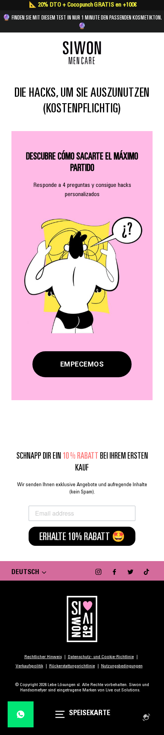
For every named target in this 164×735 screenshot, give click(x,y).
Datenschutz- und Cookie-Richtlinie (101, 657)
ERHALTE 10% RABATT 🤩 (82, 536)
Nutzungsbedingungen (122, 666)
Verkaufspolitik (29, 666)
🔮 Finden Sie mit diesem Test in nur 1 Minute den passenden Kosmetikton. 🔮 (82, 21)
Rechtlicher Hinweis (43, 657)
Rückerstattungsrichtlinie (72, 666)
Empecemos (82, 364)
